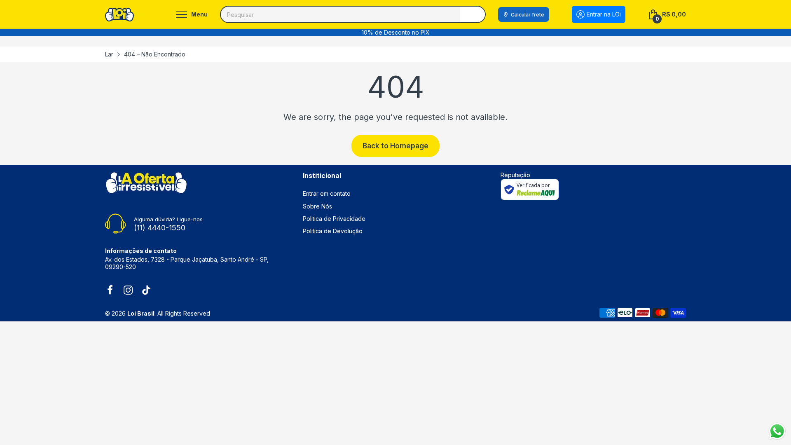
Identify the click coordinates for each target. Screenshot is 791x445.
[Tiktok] (146, 291)
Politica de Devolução (333, 230)
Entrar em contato (327, 193)
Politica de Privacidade (334, 218)
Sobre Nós (317, 206)
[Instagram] (128, 291)
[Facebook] (110, 291)
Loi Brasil (140, 313)
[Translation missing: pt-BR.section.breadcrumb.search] (472, 14)
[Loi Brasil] (119, 14)
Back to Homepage (395, 146)
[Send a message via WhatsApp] (777, 431)
